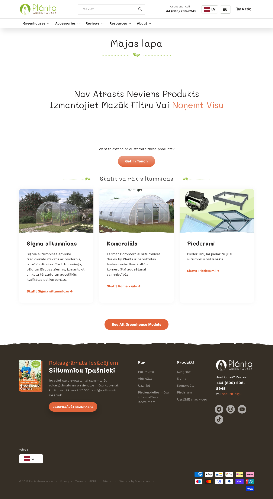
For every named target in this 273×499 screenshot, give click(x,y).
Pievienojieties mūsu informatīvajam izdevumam (153, 397)
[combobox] (111, 9)
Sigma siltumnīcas (52, 243)
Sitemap (108, 481)
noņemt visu (197, 104)
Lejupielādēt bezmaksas (73, 406)
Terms (79, 481)
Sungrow (184, 372)
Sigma (181, 378)
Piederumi (201, 243)
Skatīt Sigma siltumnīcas (50, 291)
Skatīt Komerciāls (124, 286)
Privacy (64, 481)
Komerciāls (122, 243)
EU (225, 9)
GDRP (92, 481)
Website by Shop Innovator (136, 481)
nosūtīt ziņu (232, 394)
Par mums (146, 372)
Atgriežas (145, 378)
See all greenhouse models (136, 324)
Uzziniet (144, 386)
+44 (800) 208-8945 (180, 11)
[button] (35, 23)
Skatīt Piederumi (203, 271)
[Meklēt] (140, 9)
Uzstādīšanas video (192, 399)
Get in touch (136, 161)
